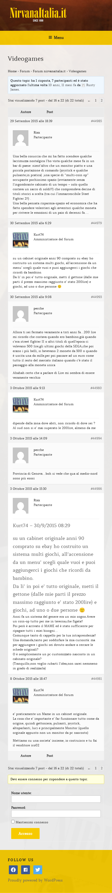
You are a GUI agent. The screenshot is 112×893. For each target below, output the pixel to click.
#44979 (96, 223)
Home (12, 71)
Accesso (25, 833)
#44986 (96, 489)
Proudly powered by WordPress (35, 880)
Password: (18, 807)
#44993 (96, 297)
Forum (25, 71)
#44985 (96, 121)
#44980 (96, 388)
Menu (59, 37)
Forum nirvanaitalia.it (49, 71)
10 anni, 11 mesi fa (62, 85)
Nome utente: (21, 793)
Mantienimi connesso (32, 822)
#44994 (96, 438)
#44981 (96, 679)
